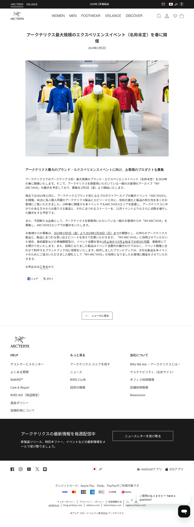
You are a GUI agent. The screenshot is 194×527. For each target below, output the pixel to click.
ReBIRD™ (16, 379)
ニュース (76, 372)
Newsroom (138, 395)
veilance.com (93, 505)
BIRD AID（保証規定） (25, 395)
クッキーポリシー (66, 501)
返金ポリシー (19, 402)
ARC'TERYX (17, 4)
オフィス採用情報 (142, 379)
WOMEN (58, 15)
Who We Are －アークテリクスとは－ (155, 364)
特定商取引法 (115, 501)
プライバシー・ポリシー (91, 501)
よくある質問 (19, 372)
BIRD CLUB (78, 379)
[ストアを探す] (164, 4)
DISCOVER (134, 15)
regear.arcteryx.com (135, 505)
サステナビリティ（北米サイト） (152, 372)
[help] (181, 4)
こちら (44, 267)
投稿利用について (22, 410)
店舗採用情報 (139, 387)
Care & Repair (19, 387)
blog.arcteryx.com (72, 505)
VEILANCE (32, 4)
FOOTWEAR (90, 15)
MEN (73, 15)
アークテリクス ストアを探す (90, 364)
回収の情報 (77, 387)
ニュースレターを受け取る (143, 436)
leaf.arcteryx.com (112, 505)
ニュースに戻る (100, 315)
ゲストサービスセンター (27, 364)
